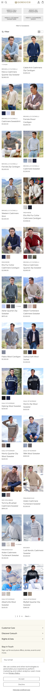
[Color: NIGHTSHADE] (30, 352)
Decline (21, 684)
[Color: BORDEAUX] (25, 257)
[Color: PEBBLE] (8, 113)
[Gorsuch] (22, 2)
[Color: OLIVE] (34, 257)
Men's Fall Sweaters (12, 11)
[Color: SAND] (13, 113)
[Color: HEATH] (25, 352)
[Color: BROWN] (8, 257)
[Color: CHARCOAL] (25, 306)
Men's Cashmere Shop (33, 18)
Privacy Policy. (14, 673)
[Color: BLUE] (4, 306)
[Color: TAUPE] (8, 495)
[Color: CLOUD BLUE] (25, 161)
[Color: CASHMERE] (13, 544)
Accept (21, 679)
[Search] (7, 2)
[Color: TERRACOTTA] (34, 352)
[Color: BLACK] (4, 398)
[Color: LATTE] (30, 306)
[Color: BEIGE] (4, 445)
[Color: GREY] (13, 306)
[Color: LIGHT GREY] (30, 161)
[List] (42, 31)
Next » (27, 616)
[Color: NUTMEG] (34, 306)
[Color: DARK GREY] (30, 257)
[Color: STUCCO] (25, 207)
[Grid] (39, 31)
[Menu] (2, 2)
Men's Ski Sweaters (33, 11)
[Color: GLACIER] (8, 544)
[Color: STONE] (4, 544)
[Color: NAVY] (4, 113)
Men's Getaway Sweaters (12, 18)
